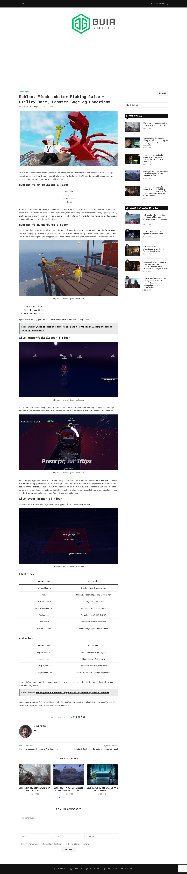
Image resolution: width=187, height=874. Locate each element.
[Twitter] (154, 3)
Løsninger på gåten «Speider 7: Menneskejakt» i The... (68, 789)
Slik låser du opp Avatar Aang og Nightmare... (102, 789)
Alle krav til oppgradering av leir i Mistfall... (34, 789)
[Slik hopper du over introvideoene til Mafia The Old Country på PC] (132, 251)
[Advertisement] (93, 65)
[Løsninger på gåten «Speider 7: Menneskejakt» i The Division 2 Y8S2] (68, 774)
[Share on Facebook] (76, 717)
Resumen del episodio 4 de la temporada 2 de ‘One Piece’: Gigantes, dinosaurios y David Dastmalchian (154, 283)
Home (23, 4)
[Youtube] (163, 3)
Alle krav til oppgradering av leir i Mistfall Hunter (154, 124)
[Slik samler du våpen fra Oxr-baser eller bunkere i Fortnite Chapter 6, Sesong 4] (132, 219)
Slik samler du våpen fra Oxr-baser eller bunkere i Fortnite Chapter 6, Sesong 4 (154, 218)
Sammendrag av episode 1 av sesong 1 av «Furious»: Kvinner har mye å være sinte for (154, 158)
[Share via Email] (84, 717)
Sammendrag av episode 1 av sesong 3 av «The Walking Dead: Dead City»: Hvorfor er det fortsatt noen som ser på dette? (154, 191)
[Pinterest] (160, 3)
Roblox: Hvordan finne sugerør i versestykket (152, 232)
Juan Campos (33, 106)
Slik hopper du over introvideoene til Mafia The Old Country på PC (153, 249)
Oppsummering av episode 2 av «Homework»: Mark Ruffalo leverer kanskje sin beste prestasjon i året (155, 265)
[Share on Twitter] (79, 717)
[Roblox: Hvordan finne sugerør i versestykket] (132, 235)
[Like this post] (74, 717)
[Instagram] (157, 3)
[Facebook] (151, 3)
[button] (22, 781)
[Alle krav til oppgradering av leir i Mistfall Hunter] (35, 774)
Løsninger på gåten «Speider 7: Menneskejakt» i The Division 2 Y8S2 (155, 173)
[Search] (166, 3)
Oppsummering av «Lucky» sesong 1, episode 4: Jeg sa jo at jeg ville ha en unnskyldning (155, 141)
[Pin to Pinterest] (81, 717)
